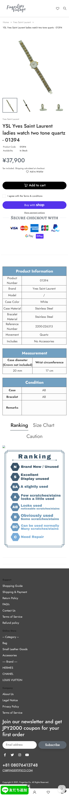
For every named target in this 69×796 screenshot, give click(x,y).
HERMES (8, 668)
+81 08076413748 (20, 765)
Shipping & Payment (15, 592)
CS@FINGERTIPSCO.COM (18, 770)
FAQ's (6, 604)
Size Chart (43, 425)
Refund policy (11, 623)
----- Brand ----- (10, 662)
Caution (34, 436)
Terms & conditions (33, 196)
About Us (8, 694)
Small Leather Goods (15, 649)
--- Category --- (11, 637)
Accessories (10, 656)
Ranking (19, 425)
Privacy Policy (11, 707)
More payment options (34, 212)
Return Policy (10, 598)
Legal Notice (10, 700)
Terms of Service (12, 617)
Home (6, 22)
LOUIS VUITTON (12, 680)
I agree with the (25, 196)
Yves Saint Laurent (22, 22)
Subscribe (52, 745)
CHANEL (8, 674)
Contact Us (9, 611)
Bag (5, 643)
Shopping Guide (13, 586)
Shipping (19, 168)
